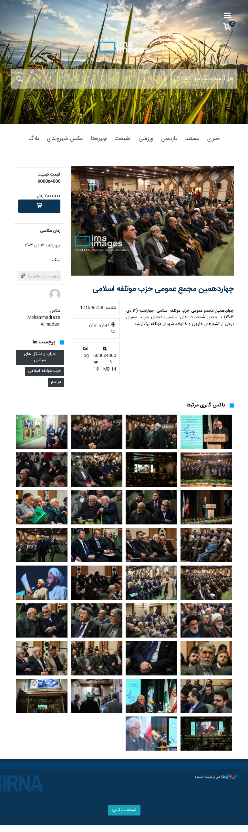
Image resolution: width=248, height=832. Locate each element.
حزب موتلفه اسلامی (44, 371)
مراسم (56, 382)
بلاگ (33, 139)
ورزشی (146, 139)
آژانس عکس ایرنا (124, 47)
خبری (213, 139)
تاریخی (169, 139)
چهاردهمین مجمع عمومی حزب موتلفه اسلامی (163, 289)
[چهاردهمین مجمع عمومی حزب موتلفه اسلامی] (152, 221)
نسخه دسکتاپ (124, 810)
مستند (192, 139)
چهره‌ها (99, 139)
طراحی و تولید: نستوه (210, 777)
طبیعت (123, 139)
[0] (39, 206)
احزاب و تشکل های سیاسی (40, 357)
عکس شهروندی (65, 139)
